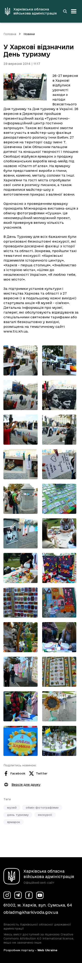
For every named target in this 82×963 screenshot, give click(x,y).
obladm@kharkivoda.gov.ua (30, 912)
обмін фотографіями (42, 807)
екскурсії (45, 814)
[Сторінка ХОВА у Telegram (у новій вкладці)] (18, 895)
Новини (29, 33)
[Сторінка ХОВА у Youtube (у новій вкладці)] (40, 895)
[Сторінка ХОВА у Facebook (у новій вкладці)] (29, 895)
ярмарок (13, 822)
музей (12, 807)
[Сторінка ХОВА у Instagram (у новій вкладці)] (7, 895)
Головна (9, 33)
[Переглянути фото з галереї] (20, 360)
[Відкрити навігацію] (74, 11)
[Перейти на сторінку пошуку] (65, 11)
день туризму (18, 814)
